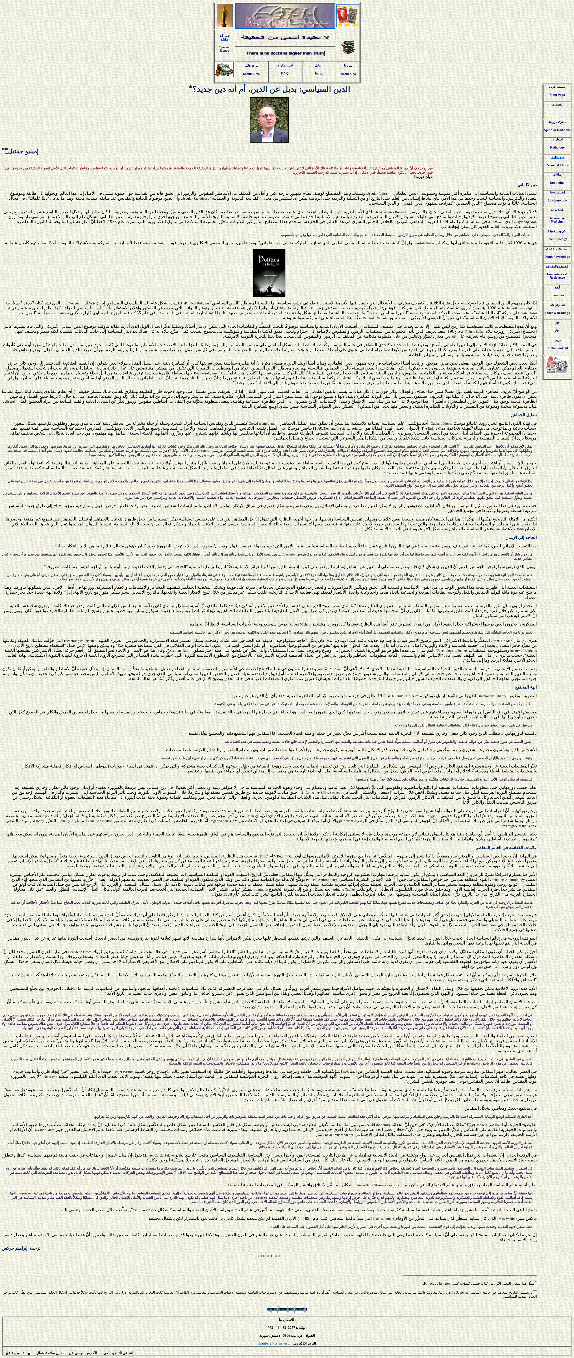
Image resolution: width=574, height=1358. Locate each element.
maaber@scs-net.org (273, 1343)
